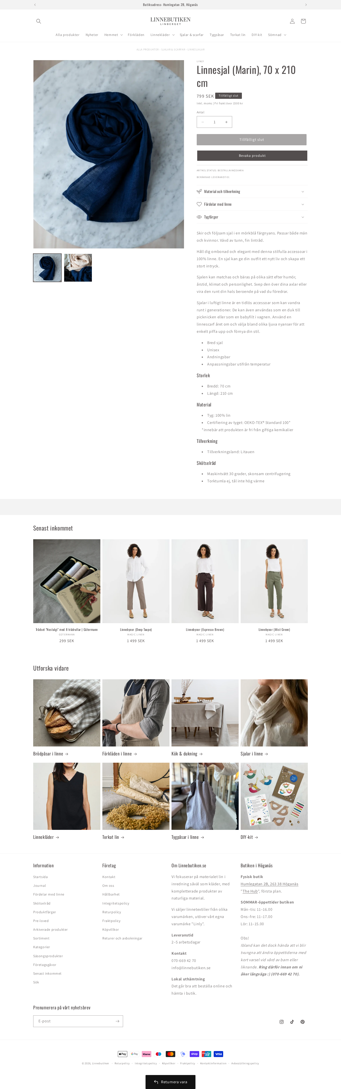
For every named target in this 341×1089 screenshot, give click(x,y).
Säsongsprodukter (48, 956)
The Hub (250, 891)
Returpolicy (111, 912)
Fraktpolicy (111, 920)
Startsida (40, 877)
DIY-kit (247, 837)
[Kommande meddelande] (306, 4)
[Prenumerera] (117, 1021)
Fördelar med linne (48, 894)
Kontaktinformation (213, 1063)
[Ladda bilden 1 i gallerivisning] (47, 268)
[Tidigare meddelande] (34, 4)
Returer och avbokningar (122, 938)
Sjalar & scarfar (173, 49)
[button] (38, 21)
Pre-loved (41, 920)
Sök (36, 982)
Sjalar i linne (252, 753)
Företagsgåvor (44, 964)
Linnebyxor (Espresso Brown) (205, 629)
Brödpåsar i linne (48, 753)
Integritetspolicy (115, 903)
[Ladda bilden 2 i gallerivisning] (78, 268)
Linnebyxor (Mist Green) (274, 629)
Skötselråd (42, 903)
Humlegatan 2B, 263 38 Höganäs (269, 884)
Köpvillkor (110, 929)
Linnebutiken (101, 1063)
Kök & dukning (184, 753)
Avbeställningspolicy (245, 1063)
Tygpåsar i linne (185, 837)
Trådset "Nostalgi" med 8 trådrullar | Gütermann (67, 629)
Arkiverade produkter (50, 929)
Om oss (108, 885)
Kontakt (108, 877)
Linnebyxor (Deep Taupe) (136, 629)
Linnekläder (43, 837)
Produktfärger (44, 912)
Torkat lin (110, 837)
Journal (39, 885)
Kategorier (41, 947)
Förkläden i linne (117, 753)
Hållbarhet (111, 894)
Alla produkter (148, 49)
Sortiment (41, 938)
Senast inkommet (47, 973)
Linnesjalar (196, 49)
